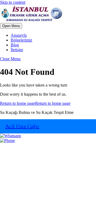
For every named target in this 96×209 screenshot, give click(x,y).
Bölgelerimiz (21, 40)
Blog (15, 45)
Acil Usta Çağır (22, 126)
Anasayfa (19, 35)
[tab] (11, 26)
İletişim (17, 49)
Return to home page (35, 103)
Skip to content (12, 2)
